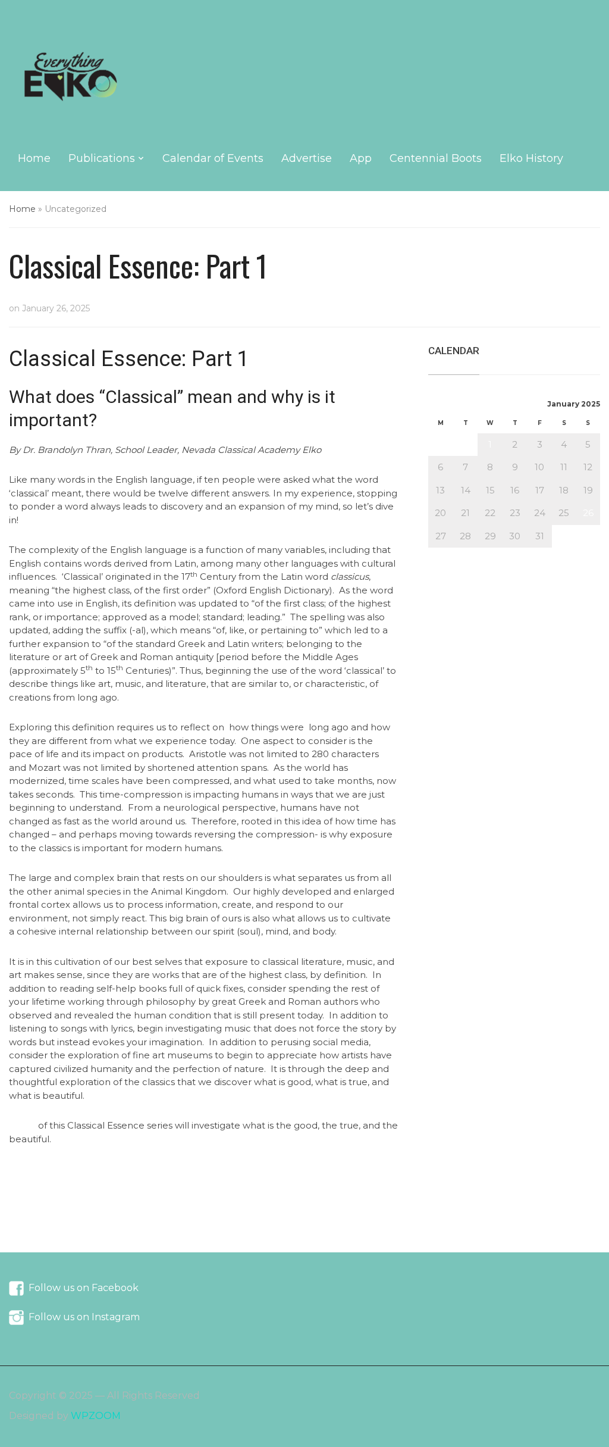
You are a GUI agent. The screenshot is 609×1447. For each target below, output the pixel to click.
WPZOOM (96, 1415)
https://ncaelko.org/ (52, 1168)
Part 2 (22, 1125)
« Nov (440, 554)
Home (34, 158)
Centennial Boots (436, 158)
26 (588, 512)
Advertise (306, 158)
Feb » (472, 554)
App (361, 158)
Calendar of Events (212, 158)
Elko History (531, 158)
